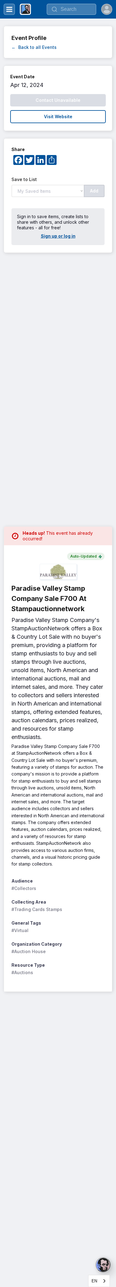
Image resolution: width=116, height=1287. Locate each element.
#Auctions (22, 972)
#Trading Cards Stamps (36, 909)
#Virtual (19, 930)
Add (94, 190)
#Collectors (23, 888)
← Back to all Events (34, 47)
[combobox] (99, 1281)
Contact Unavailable (58, 100)
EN (94, 1281)
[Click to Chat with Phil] (103, 1264)
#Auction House (28, 951)
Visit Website (58, 116)
